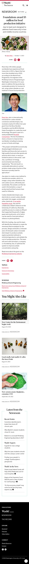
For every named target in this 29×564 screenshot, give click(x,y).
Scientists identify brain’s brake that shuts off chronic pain (12, 424)
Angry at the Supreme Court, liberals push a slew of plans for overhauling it (13, 480)
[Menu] (27, 4)
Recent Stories (9, 419)
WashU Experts (9, 443)
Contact (4, 546)
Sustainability (5, 274)
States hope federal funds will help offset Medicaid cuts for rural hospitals (14, 472)
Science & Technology (8, 270)
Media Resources (6, 543)
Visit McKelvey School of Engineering (12, 291)
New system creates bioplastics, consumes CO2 (13, 393)
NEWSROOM (9, 12)
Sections (21, 12)
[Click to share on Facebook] (15, 60)
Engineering (5, 267)
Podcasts (4, 531)
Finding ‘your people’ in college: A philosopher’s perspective (12, 459)
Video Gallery (5, 534)
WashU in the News (11, 466)
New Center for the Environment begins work (13, 323)
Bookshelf (4, 529)
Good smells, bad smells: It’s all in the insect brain (14, 358)
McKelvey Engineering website (12, 254)
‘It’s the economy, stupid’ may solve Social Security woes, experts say (14, 487)
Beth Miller (10, 55)
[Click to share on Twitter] (19, 60)
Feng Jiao (5, 117)
